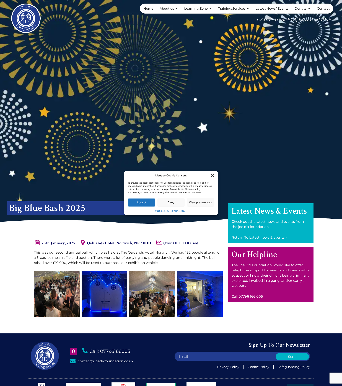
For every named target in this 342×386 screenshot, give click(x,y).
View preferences (200, 202)
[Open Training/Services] (248, 8)
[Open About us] (176, 8)
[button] (212, 175)
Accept (141, 202)
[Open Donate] (309, 8)
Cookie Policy (162, 210)
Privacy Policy (178, 210)
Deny (171, 202)
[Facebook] (73, 351)
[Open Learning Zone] (210, 8)
